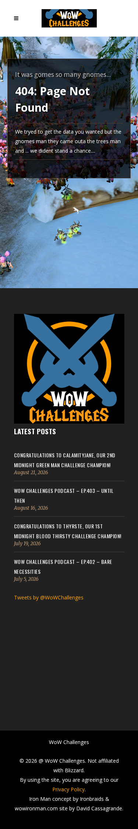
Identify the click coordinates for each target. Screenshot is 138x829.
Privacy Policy (68, 789)
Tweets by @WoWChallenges (49, 597)
